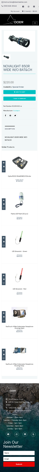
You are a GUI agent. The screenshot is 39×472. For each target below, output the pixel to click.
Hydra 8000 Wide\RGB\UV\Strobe (19, 176)
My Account (15, 11)
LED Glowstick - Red (19, 289)
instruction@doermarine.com (20, 411)
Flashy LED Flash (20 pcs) (19, 214)
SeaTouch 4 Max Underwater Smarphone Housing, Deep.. (19, 365)
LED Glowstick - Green (19, 251)
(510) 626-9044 (10, 6)
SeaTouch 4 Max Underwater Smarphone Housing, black (19, 327)
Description (10, 129)
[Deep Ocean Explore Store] (12, 19)
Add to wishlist (20, 98)
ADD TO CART (20, 92)
